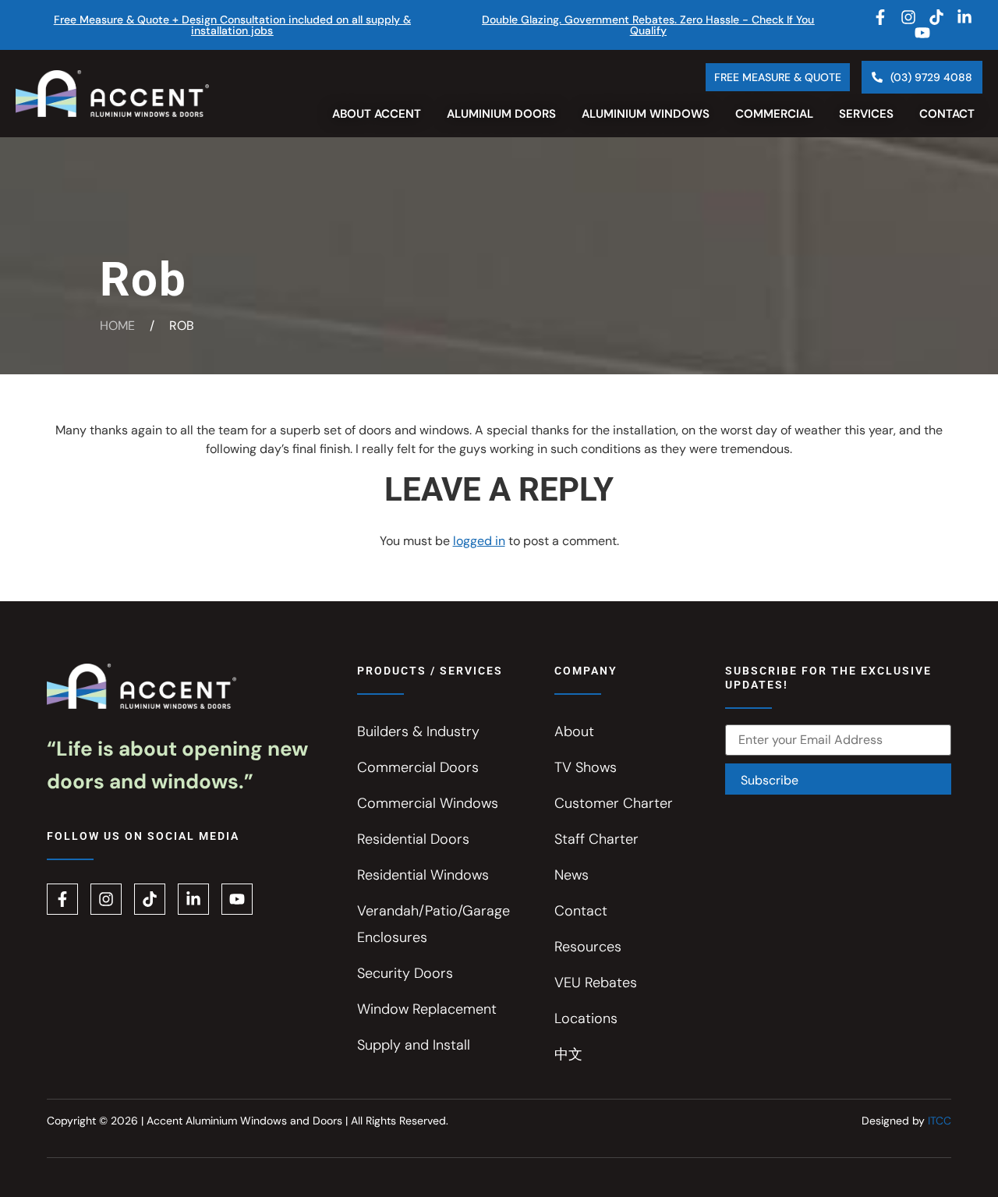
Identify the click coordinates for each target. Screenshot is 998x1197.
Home (117, 325)
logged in (479, 541)
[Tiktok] (936, 17)
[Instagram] (908, 17)
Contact (947, 114)
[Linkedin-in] (964, 17)
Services (866, 114)
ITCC (939, 1121)
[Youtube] (922, 33)
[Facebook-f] (880, 17)
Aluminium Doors (501, 114)
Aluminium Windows (646, 114)
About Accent (376, 114)
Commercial (774, 114)
